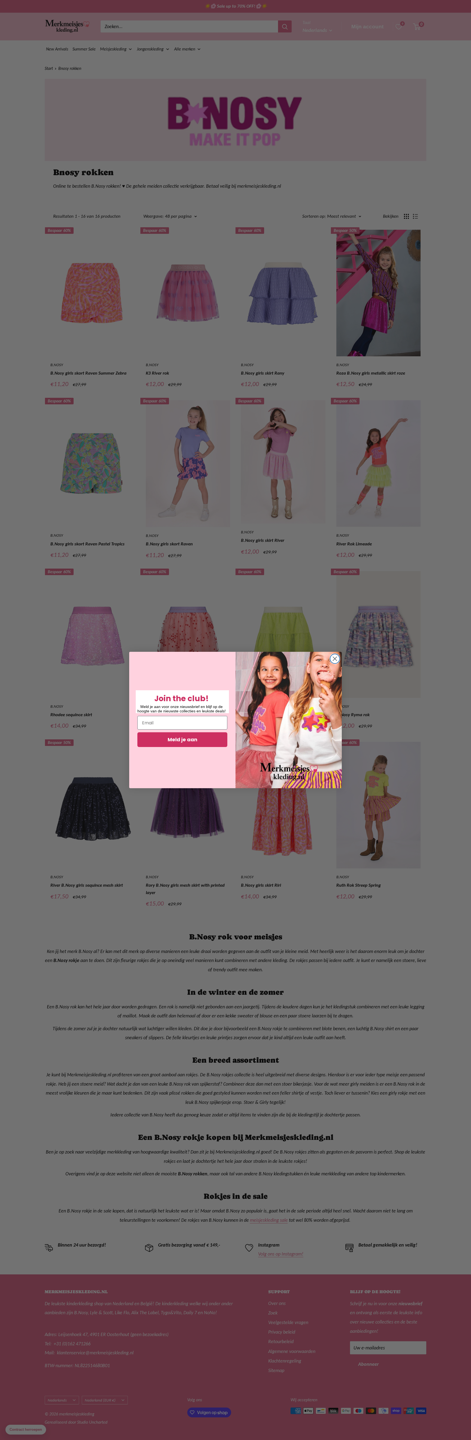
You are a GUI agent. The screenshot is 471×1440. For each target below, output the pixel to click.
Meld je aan (182, 739)
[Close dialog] (335, 659)
